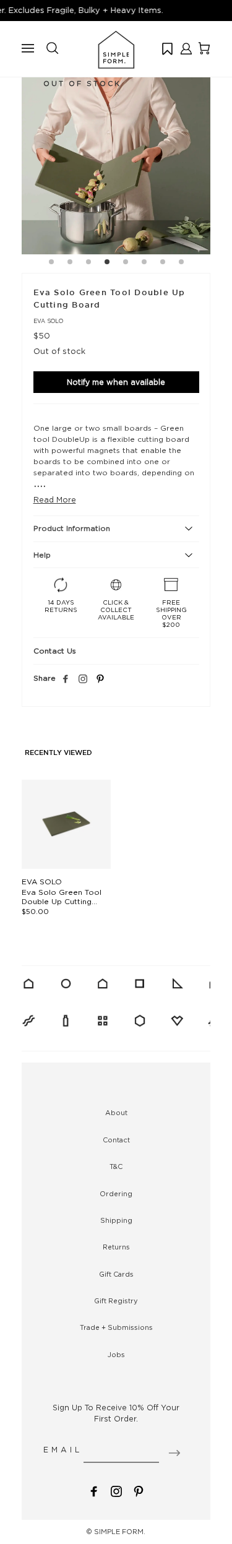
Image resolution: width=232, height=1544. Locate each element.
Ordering (116, 1193)
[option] (116, 160)
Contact (116, 1140)
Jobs (116, 1354)
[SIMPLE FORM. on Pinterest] (138, 1489)
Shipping (116, 1220)
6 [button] (144, 263)
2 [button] (70, 263)
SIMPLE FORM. (119, 1531)
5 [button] (125, 263)
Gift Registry (116, 1300)
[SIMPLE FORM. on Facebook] (94, 1489)
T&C (116, 1166)
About (116, 1112)
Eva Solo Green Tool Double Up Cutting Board (61, 901)
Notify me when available (116, 382)
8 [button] (181, 263)
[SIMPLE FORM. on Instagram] (82, 679)
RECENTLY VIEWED (58, 753)
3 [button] (88, 263)
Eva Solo (48, 320)
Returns (116, 1247)
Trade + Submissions (116, 1327)
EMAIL (62, 1449)
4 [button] (107, 263)
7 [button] (163, 263)
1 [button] (51, 263)
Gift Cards (116, 1274)
